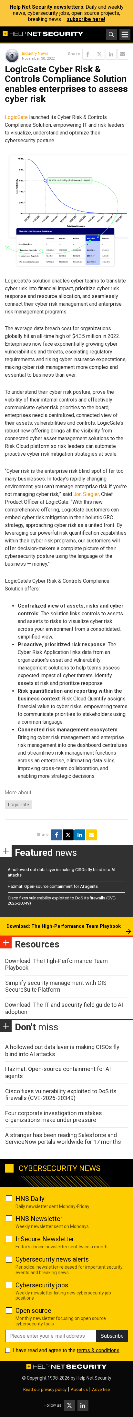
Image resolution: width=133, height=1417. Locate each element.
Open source (33, 1310)
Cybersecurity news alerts (52, 1259)
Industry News (35, 53)
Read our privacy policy (44, 1389)
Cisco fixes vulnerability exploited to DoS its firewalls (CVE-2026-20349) (61, 1095)
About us (79, 1389)
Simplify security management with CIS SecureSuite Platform (56, 986)
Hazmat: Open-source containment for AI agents (53, 886)
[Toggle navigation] (124, 34)
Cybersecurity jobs (41, 1285)
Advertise (101, 1389)
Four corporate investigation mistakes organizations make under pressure (53, 1117)
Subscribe (112, 1336)
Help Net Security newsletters (46, 7)
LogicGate (16, 117)
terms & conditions (98, 1350)
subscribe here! (86, 19)
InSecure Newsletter (44, 1239)
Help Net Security (94, 1378)
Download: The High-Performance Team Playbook (63, 926)
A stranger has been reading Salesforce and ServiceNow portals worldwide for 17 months (63, 1138)
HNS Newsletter (39, 1219)
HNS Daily (29, 1199)
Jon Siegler (86, 494)
